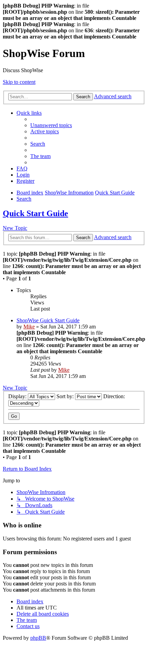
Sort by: (65, 396)
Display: (18, 396)
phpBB (38, 638)
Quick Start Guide (35, 213)
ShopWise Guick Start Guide (48, 320)
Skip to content (19, 82)
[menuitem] (51, 125)
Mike (29, 326)
